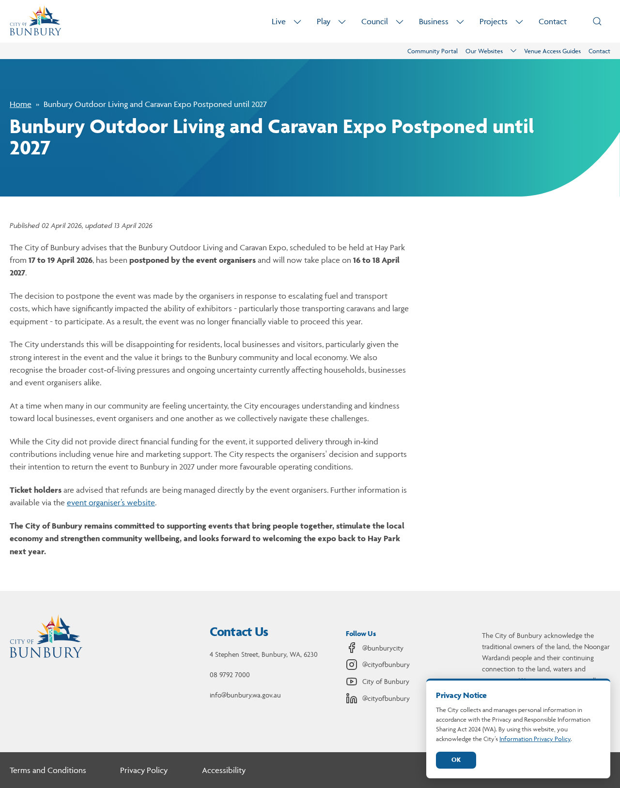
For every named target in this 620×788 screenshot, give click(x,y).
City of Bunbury (385, 681)
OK (456, 760)
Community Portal (432, 51)
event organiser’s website (111, 502)
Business (434, 21)
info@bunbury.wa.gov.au (245, 695)
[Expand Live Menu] (297, 21)
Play (323, 21)
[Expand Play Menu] (342, 21)
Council (374, 21)
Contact (553, 21)
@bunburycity (382, 648)
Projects (494, 21)
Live (279, 21)
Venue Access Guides (552, 51)
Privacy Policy (144, 770)
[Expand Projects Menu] (519, 21)
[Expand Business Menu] (460, 21)
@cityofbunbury (386, 664)
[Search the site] (597, 21)
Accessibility (224, 770)
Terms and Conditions (48, 770)
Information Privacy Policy (535, 739)
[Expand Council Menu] (399, 21)
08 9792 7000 (230, 674)
